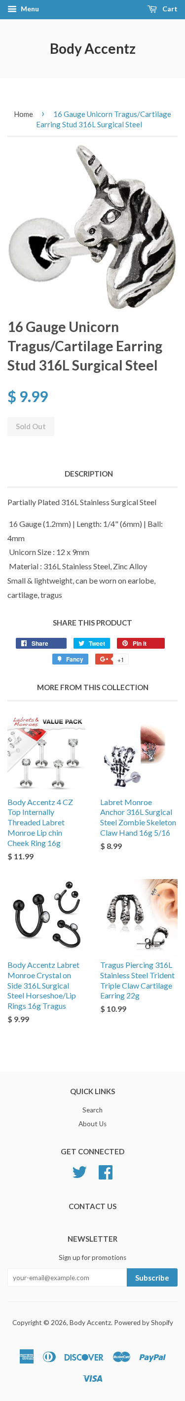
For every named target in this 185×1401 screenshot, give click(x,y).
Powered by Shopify (143, 1323)
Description (89, 473)
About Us (92, 1124)
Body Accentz (93, 48)
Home (23, 114)
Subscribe (152, 1277)
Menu (29, 8)
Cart (169, 8)
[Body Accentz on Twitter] (79, 1171)
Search (92, 1110)
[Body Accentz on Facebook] (105, 1171)
